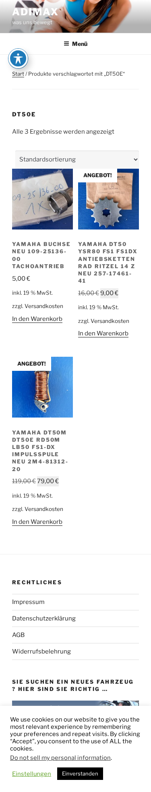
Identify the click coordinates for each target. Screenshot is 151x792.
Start (18, 73)
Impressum (28, 602)
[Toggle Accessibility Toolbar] (18, 58)
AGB (18, 635)
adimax (35, 12)
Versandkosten (44, 306)
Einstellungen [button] (31, 774)
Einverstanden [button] (80, 773)
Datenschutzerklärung (44, 618)
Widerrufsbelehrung (41, 651)
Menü (79, 43)
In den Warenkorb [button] (37, 319)
